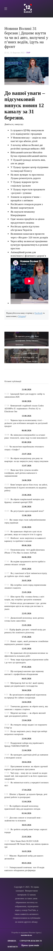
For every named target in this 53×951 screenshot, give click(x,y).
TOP (28, 53)
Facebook (38, 313)
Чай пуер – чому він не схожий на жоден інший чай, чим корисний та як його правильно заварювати (25, 776)
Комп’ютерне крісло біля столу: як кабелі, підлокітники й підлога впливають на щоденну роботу (26, 488)
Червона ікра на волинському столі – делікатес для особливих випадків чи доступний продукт (26, 423)
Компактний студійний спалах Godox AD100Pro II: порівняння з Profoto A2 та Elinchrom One (24, 409)
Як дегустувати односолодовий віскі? (27, 511)
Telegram (21, 316)
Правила (12, 941)
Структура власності (31, 941)
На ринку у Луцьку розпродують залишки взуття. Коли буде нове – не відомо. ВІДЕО (24, 357)
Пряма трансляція (30, 945)
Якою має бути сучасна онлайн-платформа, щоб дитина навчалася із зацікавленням (21, 473)
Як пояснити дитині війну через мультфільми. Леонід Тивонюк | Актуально (27, 340)
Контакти (13, 947)
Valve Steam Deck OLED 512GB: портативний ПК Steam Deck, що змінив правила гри (26, 844)
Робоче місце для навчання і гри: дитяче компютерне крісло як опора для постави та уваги (25, 606)
